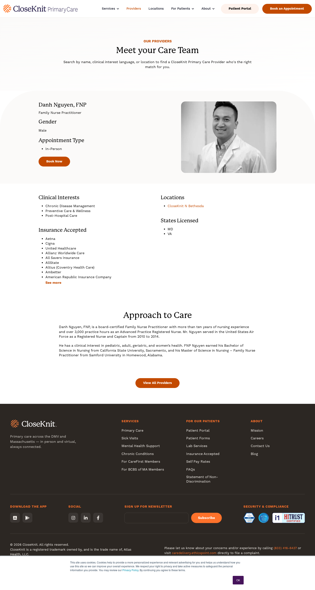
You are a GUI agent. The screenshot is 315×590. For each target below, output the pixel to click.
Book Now (54, 161)
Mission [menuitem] (257, 430)
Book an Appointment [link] (287, 8)
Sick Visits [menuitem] (130, 438)
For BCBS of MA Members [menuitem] (143, 469)
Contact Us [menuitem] (260, 446)
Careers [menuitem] (257, 438)
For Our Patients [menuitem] (203, 421)
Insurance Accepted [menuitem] (202, 454)
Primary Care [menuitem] (132, 430)
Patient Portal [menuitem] (198, 430)
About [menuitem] (257, 421)
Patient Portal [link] (240, 8)
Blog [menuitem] (254, 454)
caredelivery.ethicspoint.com (194, 553)
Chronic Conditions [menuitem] (138, 454)
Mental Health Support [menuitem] (141, 446)
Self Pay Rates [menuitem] (198, 461)
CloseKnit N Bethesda (186, 206)
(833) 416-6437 (285, 548)
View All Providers (157, 383)
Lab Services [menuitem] (196, 446)
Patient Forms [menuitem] (198, 438)
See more (53, 283)
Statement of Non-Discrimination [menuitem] (202, 479)
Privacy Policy (130, 570)
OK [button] (238, 580)
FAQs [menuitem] (190, 469)
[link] (40, 8)
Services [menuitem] (130, 421)
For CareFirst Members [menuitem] (141, 461)
